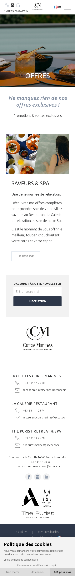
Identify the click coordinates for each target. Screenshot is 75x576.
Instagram (12, 5)
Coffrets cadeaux (18, 5)
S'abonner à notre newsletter (37, 284)
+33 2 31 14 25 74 (39, 410)
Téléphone (7, 5)
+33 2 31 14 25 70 (39, 438)
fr (60, 7)
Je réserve (26, 256)
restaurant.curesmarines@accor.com (39, 417)
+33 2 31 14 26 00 (39, 383)
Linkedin (46, 477)
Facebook (28, 477)
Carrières (21, 531)
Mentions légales (48, 531)
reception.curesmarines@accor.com (39, 390)
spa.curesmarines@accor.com (39, 445)
